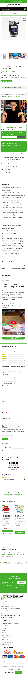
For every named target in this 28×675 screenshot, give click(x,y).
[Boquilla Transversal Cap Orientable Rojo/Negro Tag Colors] (7, 509)
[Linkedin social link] (13, 167)
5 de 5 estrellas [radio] (19, 377)
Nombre (4, 412)
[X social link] (8, 167)
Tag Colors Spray (5, 523)
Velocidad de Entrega (7, 383)
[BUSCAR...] (25, 9)
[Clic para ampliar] (2, 49)
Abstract (8, 175)
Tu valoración (5, 385)
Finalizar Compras (17, 96)
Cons (3, 407)
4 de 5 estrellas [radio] (18, 377)
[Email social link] (10, 167)
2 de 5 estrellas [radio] (15, 377)
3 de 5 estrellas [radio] (16, 377)
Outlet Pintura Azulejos (20, 521)
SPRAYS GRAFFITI (6, 521)
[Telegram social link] (16, 167)
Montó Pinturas (18, 523)
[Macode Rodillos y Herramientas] (7, 563)
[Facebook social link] (6, 167)
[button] (2, 34)
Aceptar (18, 672)
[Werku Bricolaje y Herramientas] (20, 563)
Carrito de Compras (11, 96)
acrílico (11, 175)
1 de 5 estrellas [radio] (14, 377)
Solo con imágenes (8, 447)
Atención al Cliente (6, 379)
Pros (3, 401)
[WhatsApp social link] (15, 167)
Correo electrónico (6, 418)
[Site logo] (13, 5)
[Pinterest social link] (12, 167)
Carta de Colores (7, 81)
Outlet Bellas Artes (14, 13)
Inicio (1, 13)
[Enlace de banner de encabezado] (13, 1)
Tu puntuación (5, 377)
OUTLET (6, 13)
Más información (9, 672)
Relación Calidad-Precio (7, 381)
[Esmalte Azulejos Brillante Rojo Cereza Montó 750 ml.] (20, 509)
